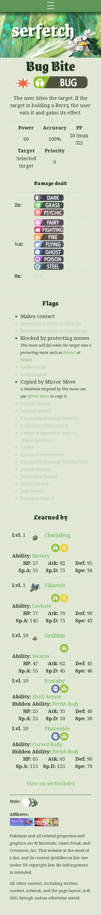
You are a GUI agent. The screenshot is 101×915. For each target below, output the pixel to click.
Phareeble (57, 728)
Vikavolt (54, 585)
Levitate (41, 606)
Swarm (40, 656)
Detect (26, 359)
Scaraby (54, 680)
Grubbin (54, 635)
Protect (69, 352)
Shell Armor (47, 696)
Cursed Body (47, 744)
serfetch (43, 29)
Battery (41, 555)
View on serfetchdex (50, 783)
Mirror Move (38, 396)
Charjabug (57, 535)
